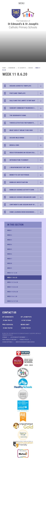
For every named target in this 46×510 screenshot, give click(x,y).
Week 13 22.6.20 (12, 287)
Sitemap (4, 337)
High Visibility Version (9, 339)
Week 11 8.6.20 (12, 277)
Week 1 (9, 230)
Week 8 (9, 263)
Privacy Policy (24, 339)
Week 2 (9, 235)
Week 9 (9, 268)
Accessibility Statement (17, 337)
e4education (30, 342)
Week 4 (9, 244)
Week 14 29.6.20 (12, 292)
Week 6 (9, 254)
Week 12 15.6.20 (12, 282)
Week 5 (9, 249)
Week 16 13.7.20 (12, 301)
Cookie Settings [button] (7, 342)
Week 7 (9, 258)
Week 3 (9, 240)
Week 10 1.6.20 (12, 273)
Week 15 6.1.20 (12, 296)
